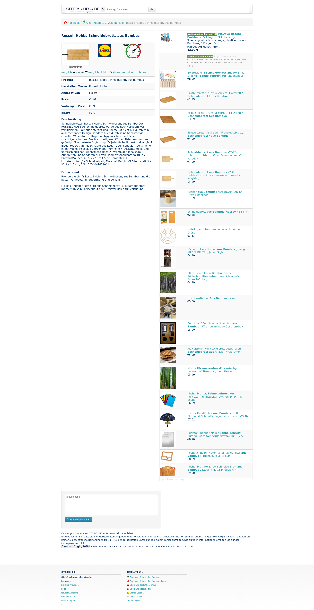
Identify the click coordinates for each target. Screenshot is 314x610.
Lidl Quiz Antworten (70, 584)
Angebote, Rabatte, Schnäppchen (144, 577)
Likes (63, 588)
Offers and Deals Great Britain (142, 584)
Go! (152, 9)
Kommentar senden (79, 519)
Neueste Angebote (69, 592)
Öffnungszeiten (68, 596)
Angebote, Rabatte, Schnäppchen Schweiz (148, 580)
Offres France (135, 596)
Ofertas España (136, 592)
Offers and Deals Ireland (140, 588)
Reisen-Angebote (69, 600)
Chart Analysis (133, 600)
